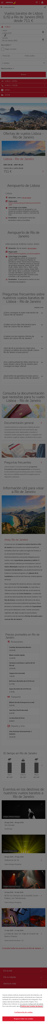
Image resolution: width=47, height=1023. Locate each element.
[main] (23, 1005)
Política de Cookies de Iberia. (32, 1006)
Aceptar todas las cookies (23, 1019)
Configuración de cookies (23, 1012)
